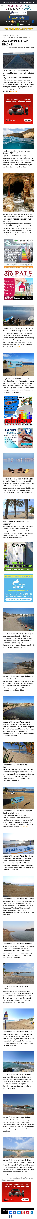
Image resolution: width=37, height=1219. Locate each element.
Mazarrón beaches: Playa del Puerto (18, 899)
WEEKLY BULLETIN (28, 2)
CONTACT (6, 2)
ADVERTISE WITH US (16, 2)
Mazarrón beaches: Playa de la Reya (18, 1074)
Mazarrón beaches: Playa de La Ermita (16, 987)
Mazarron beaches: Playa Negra (16, 722)
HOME (4, 35)
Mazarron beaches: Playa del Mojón (18, 633)
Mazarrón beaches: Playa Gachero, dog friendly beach (17, 812)
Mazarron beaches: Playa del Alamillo (15, 766)
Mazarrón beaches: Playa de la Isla (17, 944)
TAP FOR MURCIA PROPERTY (19, 29)
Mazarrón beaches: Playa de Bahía (17, 1032)
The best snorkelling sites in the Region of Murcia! (16, 152)
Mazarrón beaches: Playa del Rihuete (18, 856)
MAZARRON (11, 37)
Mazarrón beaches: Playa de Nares (17, 1160)
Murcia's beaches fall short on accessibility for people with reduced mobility (18, 73)
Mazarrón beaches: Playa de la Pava (18, 1117)
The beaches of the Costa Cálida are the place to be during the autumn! (18, 329)
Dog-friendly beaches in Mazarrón (17, 378)
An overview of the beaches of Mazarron (16, 522)
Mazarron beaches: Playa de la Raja (18, 676)
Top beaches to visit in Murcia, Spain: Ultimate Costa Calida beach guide (18, 480)
